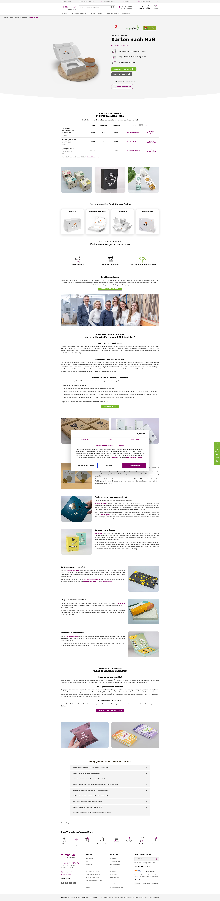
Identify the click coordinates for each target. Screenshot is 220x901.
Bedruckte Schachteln (92, 877)
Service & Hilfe (126, 13)
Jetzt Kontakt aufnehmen (110, 289)
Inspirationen (114, 884)
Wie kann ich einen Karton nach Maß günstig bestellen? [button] (91, 790)
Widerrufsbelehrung (109, 897)
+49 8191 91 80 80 (124, 86)
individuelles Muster (133, 132)
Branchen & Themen (96, 13)
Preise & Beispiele (120, 74)
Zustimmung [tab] (85, 439)
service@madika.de (69, 872)
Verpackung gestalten (116, 887)
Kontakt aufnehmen (110, 406)
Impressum (114, 457)
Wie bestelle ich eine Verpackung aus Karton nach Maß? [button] (91, 767)
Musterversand (114, 877)
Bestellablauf (114, 858)
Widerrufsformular (120, 897)
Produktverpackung (78, 362)
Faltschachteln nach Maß (93, 874)
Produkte (64, 13)
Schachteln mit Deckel (92, 871)
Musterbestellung (112, 13)
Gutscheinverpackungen (92, 579)
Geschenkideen (90, 868)
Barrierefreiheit (130, 897)
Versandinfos (114, 868)
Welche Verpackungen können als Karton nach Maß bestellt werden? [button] (95, 784)
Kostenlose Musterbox (122, 69)
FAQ (111, 880)
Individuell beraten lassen (93, 157)
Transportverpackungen (79, 13)
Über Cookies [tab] (135, 439)
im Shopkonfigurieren (151, 132)
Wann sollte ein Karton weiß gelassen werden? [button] (88, 801)
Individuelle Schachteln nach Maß (110, 710)
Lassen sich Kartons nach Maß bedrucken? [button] (87, 773)
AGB (101, 897)
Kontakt (88, 884)
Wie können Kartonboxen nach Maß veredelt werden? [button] (90, 796)
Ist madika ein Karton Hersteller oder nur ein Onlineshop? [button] (92, 813)
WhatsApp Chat (67, 875)
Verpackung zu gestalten (86, 692)
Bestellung (114, 854)
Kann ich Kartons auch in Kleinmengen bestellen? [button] (89, 779)
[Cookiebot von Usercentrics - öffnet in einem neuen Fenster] (138, 434)
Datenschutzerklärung (134, 457)
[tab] (110, 767)
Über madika (89, 858)
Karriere (88, 887)
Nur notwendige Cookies (86, 465)
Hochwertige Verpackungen (94, 880)
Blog (87, 861)
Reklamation (113, 874)
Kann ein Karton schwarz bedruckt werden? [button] (87, 807)
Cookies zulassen (134, 465)
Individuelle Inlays (115, 864)
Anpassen (109, 465)
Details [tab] (110, 439)
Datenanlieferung (115, 861)
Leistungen (89, 864)
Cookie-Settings (139, 897)
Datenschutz (148, 897)
